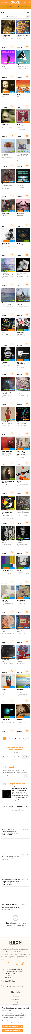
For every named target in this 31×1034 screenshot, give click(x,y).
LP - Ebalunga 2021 (6, 544)
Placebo (4, 689)
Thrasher (4, 245)
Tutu (3, 364)
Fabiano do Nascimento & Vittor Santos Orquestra (22, 453)
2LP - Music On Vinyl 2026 (22, 695)
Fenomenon (20, 689)
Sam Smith (19, 719)
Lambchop (5, 154)
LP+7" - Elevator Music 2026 (7, 693)
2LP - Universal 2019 (7, 127)
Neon (3, 66)
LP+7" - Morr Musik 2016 (22, 425)
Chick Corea (5, 303)
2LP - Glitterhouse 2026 (8, 633)
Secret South (20, 602)
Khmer (18, 274)
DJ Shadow (20, 65)
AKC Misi (4, 65)
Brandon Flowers (6, 243)
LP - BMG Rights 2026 (22, 217)
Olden (3, 631)
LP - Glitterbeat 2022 (22, 246)
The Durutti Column (7, 570)
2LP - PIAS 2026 (21, 367)
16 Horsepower (21, 600)
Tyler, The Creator (7, 422)
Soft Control (20, 215)
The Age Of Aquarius (22, 245)
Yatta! (18, 96)
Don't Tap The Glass (7, 423)
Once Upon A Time (21, 334)
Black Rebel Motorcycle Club (21, 363)
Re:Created (5, 691)
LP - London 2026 (6, 574)
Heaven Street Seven (22, 35)
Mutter (3, 126)
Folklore (4, 661)
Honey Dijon (20, 540)
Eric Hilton (4, 600)
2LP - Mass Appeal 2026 (22, 68)
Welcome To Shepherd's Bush (23, 513)
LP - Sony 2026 (5, 425)
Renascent (4, 572)
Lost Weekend (5, 721)
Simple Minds (20, 332)
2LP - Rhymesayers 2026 (23, 574)
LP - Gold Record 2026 (7, 68)
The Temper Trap (6, 392)
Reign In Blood (5, 334)
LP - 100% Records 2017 (8, 518)
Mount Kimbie (5, 184)
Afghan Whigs (20, 213)
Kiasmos (19, 303)
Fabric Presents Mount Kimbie (7, 186)
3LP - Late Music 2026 (7, 38)
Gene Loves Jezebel (22, 154)
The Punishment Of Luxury (7, 516)
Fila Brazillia (5, 273)
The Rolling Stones (22, 511)
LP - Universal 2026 (6, 246)
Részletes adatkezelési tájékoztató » (11, 1023)
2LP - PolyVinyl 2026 (7, 455)
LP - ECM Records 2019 (22, 276)
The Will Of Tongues (7, 36)
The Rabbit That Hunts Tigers (22, 126)
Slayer (3, 332)
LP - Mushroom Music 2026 (7, 396)
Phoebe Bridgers (6, 719)
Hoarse (18, 631)
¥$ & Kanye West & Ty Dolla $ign (8, 482)
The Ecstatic (20, 572)
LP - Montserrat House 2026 (7, 604)
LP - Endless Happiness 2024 (22, 485)
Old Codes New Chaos (7, 274)
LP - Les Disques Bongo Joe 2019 (22, 130)
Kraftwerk (19, 481)
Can (18, 659)
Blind (3, 96)
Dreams (4, 542)
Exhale (18, 393)
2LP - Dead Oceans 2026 (8, 722)
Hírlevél (15, 1004)
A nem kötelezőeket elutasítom (12, 1026)
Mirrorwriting (20, 185)
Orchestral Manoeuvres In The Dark (7, 512)
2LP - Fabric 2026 (6, 188)
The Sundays (5, 94)
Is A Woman (5, 155)
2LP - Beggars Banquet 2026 (22, 159)
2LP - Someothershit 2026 (22, 545)
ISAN (18, 422)
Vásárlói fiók (15, 996)
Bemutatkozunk (15, 999)
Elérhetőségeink (15, 1002)
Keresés (25, 757)
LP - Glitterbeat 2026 (22, 98)
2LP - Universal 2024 (22, 516)
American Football (7, 451)
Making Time (5, 215)
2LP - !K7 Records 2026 (22, 395)
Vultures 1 (4, 484)
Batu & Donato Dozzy (22, 392)
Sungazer (4, 393)
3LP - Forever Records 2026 (7, 277)
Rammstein (5, 124)
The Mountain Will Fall (22, 66)
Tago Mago (19, 661)
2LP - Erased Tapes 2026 (23, 306)
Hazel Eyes (19, 721)
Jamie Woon (20, 184)
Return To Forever (6, 304)
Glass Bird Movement (22, 423)
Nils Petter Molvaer (22, 273)
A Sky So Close (5, 602)
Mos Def (19, 570)
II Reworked (19, 304)
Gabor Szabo (5, 540)
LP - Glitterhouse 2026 (22, 603)
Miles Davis (5, 362)
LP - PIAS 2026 (20, 187)
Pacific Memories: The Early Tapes (22, 691)
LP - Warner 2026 (21, 38)
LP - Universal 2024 (6, 336)
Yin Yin (18, 94)
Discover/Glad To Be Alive (22, 156)
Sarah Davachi (6, 35)
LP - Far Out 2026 (21, 457)
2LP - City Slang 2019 (7, 157)
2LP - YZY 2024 (6, 486)
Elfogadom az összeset (12, 1031)
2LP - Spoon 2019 (21, 663)
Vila (17, 456)
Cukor (18, 36)
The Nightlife (20, 542)
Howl (18, 365)
